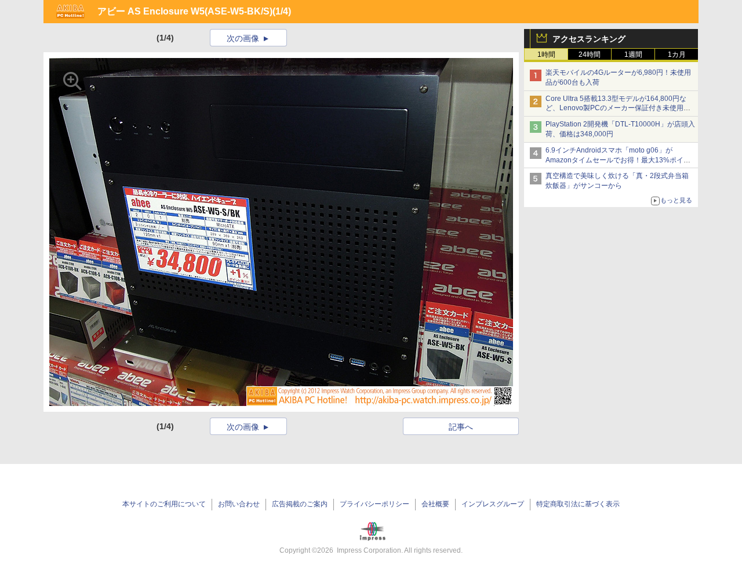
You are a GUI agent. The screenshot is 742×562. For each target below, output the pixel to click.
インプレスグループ (492, 504)
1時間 (546, 54)
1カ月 (677, 54)
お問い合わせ (239, 504)
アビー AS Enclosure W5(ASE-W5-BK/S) (184, 11)
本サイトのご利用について (164, 504)
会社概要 (435, 504)
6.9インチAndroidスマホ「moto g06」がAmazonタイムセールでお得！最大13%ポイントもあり (617, 160)
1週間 (633, 54)
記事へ (461, 427)
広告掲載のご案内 (300, 504)
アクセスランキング (588, 38)
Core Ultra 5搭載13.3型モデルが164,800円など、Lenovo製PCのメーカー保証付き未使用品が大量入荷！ (617, 108)
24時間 (590, 54)
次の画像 (243, 38)
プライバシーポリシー (374, 504)
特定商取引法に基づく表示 (578, 504)
